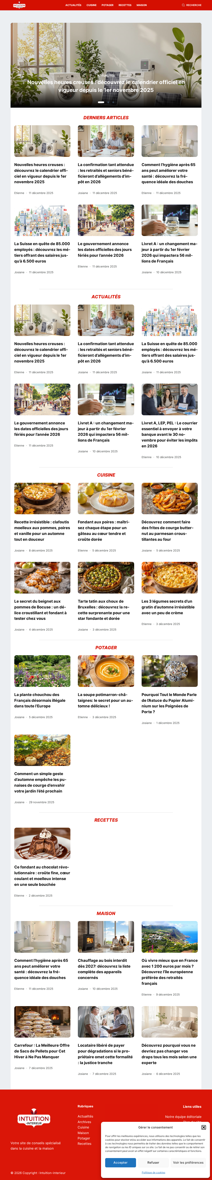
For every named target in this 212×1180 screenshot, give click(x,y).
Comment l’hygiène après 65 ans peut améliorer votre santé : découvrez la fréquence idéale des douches (168, 173)
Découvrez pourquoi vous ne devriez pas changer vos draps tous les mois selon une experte (169, 1054)
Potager (107, 5)
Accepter (120, 1162)
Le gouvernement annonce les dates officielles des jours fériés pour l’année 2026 (105, 249)
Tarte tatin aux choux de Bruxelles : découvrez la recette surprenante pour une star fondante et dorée (104, 610)
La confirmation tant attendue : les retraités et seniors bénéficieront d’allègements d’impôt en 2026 (106, 86)
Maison (142, 5)
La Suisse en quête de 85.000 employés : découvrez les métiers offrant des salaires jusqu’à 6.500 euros (42, 252)
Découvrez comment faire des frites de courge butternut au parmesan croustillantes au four (168, 531)
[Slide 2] (106, 102)
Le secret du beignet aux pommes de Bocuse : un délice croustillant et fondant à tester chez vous (40, 610)
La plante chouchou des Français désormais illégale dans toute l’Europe (39, 700)
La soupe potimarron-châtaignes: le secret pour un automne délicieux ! (105, 700)
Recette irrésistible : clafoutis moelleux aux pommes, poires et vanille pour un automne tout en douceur (42, 531)
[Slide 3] (113, 102)
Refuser (153, 1162)
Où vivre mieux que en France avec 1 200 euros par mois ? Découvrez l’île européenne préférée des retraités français (170, 972)
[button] (204, 1127)
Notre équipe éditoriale (183, 1117)
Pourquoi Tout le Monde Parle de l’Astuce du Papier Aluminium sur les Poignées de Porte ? (169, 703)
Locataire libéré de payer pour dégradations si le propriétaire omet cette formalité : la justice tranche (105, 1054)
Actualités (73, 5)
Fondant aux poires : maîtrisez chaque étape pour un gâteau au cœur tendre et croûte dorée (104, 531)
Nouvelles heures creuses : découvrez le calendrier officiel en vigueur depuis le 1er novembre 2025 (41, 173)
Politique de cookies (153, 1172)
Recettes (125, 5)
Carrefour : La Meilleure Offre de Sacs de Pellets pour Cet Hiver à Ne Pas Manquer (42, 1051)
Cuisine (91, 5)
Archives (84, 1122)
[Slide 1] (98, 102)
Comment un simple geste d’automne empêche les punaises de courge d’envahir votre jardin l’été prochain (40, 782)
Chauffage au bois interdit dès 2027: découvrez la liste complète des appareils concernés (104, 969)
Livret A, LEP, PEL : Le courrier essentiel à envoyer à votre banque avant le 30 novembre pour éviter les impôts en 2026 (170, 434)
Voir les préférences (188, 1162)
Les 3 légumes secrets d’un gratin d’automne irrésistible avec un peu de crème (168, 607)
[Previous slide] (33, 66)
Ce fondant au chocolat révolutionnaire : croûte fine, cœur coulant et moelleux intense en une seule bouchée (42, 876)
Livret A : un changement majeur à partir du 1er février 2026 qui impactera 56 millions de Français (170, 252)
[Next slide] (178, 66)
